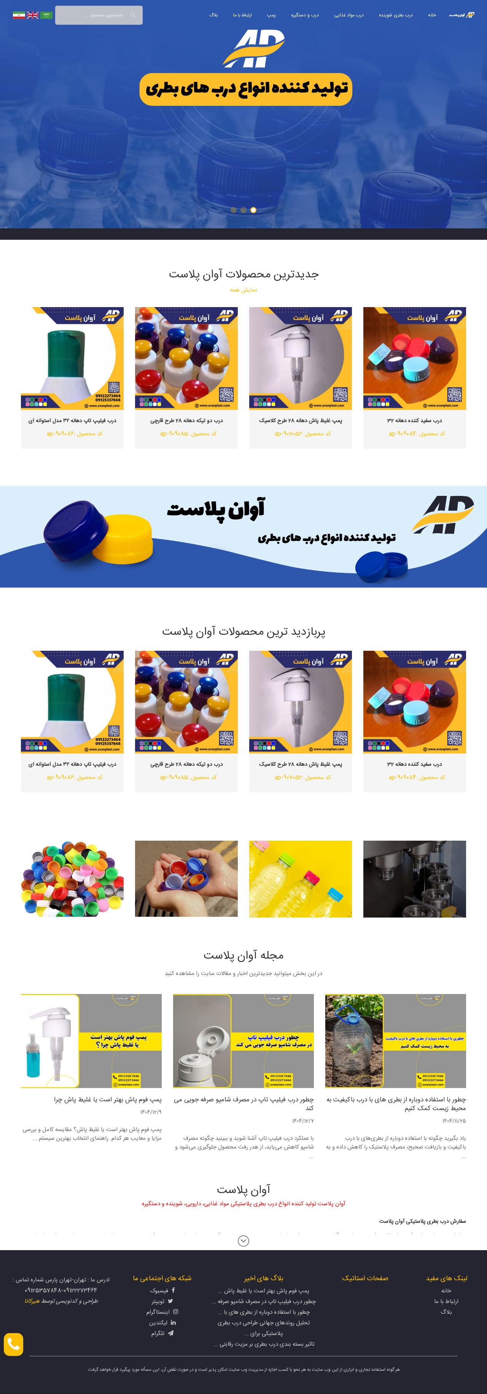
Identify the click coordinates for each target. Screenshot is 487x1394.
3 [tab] (234, 210)
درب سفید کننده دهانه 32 (414, 420)
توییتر (159, 1301)
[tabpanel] (243, 114)
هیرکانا (32, 1301)
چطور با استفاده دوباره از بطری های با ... (264, 1312)
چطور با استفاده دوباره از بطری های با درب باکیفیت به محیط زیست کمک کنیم (396, 1104)
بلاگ (213, 15)
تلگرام (158, 1333)
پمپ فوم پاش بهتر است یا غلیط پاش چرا (108, 1100)
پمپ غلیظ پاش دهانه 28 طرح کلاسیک (300, 420)
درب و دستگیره (305, 15)
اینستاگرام (158, 1312)
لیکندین (159, 1323)
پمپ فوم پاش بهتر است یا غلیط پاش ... (263, 1291)
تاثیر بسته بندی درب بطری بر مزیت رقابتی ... (263, 1344)
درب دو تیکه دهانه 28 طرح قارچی (186, 420)
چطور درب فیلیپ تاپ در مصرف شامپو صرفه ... (264, 1301)
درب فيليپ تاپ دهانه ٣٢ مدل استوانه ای (72, 420)
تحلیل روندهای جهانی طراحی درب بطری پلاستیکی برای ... (264, 1328)
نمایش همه (243, 290)
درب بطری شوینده (396, 15)
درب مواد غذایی (349, 15)
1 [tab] (253, 210)
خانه (432, 15)
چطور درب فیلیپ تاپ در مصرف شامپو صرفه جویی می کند (244, 1104)
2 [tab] (243, 210)
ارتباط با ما (242, 15)
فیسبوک (160, 1291)
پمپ (271, 15)
